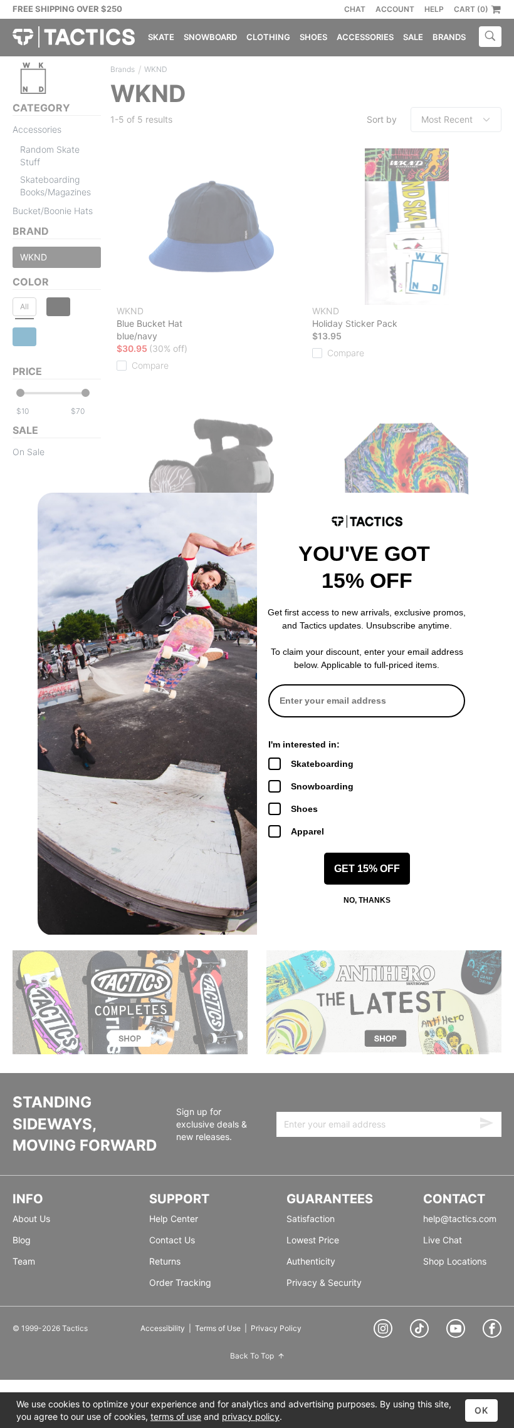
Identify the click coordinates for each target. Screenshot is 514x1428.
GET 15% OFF (367, 868)
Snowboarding (322, 786)
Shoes (304, 809)
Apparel (307, 831)
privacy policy (251, 1416)
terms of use (175, 1416)
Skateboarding (322, 764)
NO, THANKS (367, 900)
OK (481, 1410)
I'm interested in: (304, 744)
